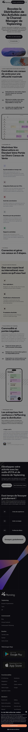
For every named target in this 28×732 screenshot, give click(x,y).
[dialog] (14, 721)
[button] (14, 729)
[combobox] (26, 712)
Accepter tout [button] (14, 725)
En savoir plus (10, 723)
